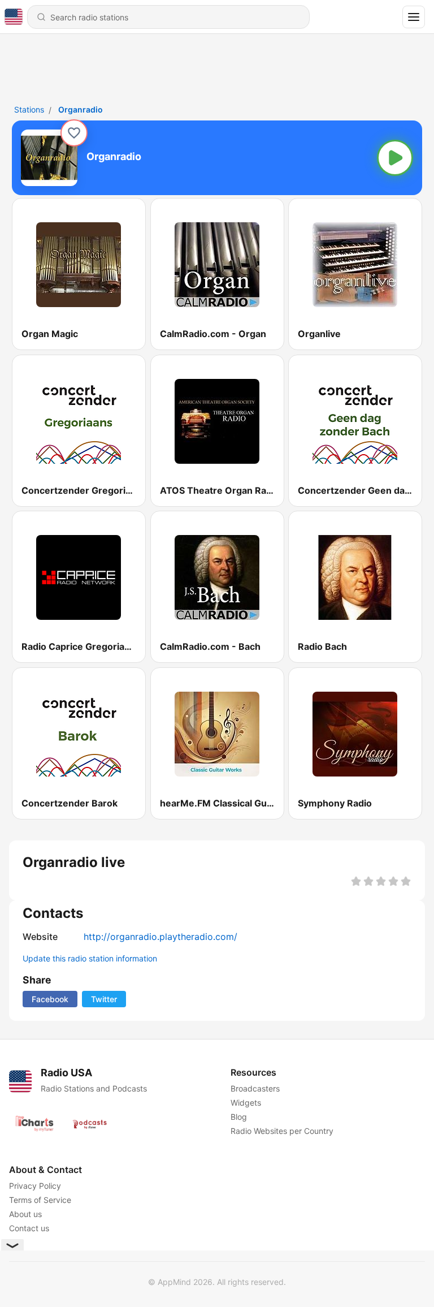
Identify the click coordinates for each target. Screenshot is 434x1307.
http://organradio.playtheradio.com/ (160, 936)
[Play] (395, 158)
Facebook (50, 999)
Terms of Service (40, 1200)
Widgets (246, 1102)
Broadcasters (255, 1088)
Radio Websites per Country (282, 1131)
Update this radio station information (90, 958)
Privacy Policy (35, 1185)
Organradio (80, 109)
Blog (239, 1116)
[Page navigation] (413, 17)
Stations (29, 109)
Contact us (29, 1228)
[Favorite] (74, 132)
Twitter (104, 999)
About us (25, 1214)
